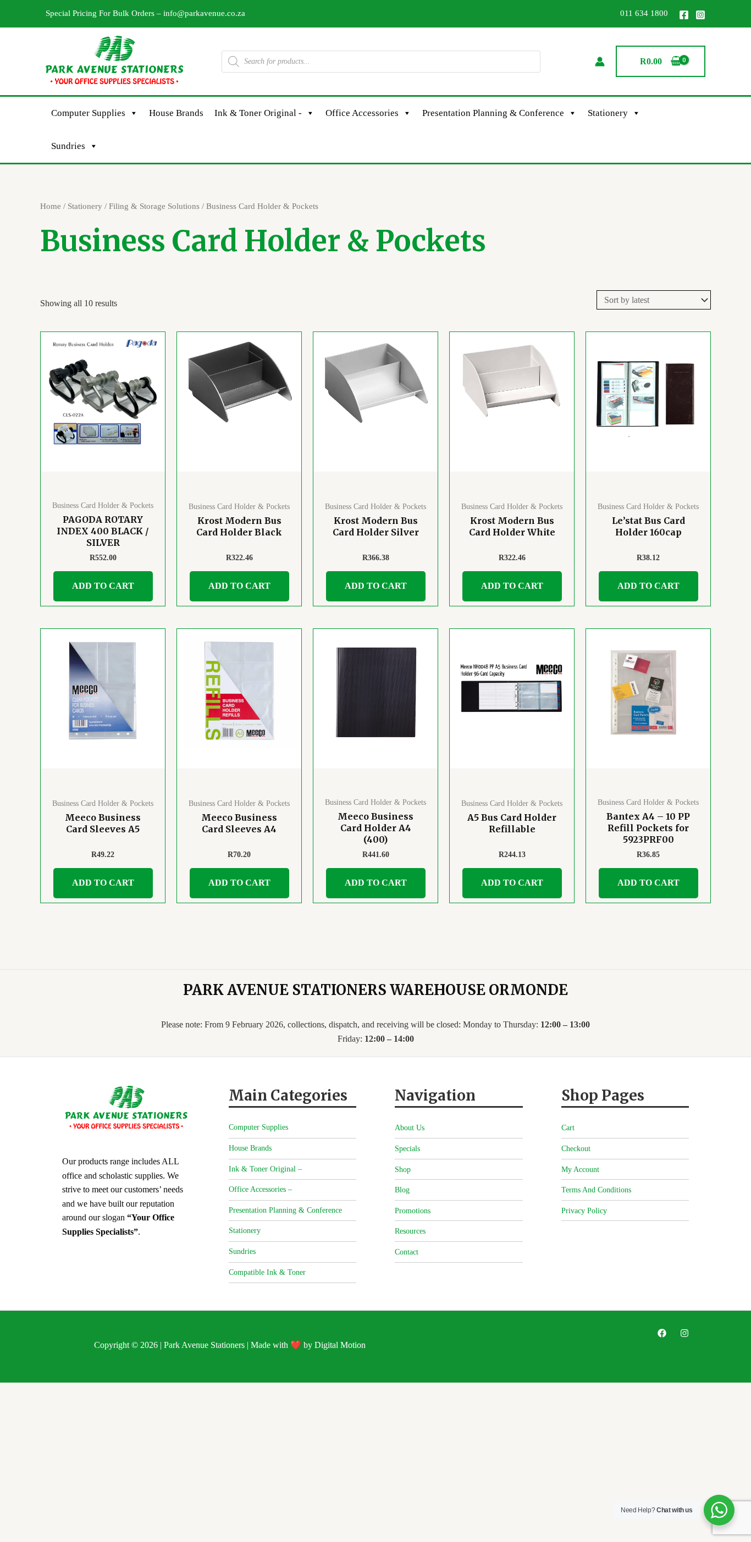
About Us (409, 1128)
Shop (403, 1169)
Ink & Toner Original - (258, 113)
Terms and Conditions (596, 1190)
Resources (410, 1231)
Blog (402, 1190)
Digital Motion (340, 1345)
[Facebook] (684, 15)
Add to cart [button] (103, 585)
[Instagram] (700, 15)
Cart (568, 1128)
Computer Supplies (88, 113)
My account (580, 1169)
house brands (176, 113)
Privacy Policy (584, 1211)
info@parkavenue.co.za (204, 13)
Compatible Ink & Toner (267, 1272)
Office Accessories (362, 113)
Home (50, 206)
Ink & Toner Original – (265, 1169)
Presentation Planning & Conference (493, 113)
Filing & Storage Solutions (154, 206)
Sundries (68, 146)
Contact (406, 1252)
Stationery (608, 113)
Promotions (412, 1211)
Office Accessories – (260, 1189)
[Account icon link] (600, 62)
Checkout (575, 1149)
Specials (407, 1149)
